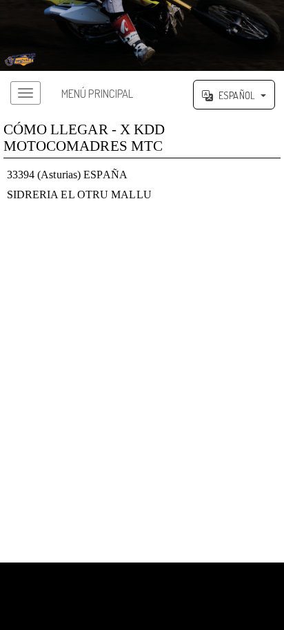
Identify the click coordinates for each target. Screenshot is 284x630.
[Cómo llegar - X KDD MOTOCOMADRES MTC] (142, 35)
